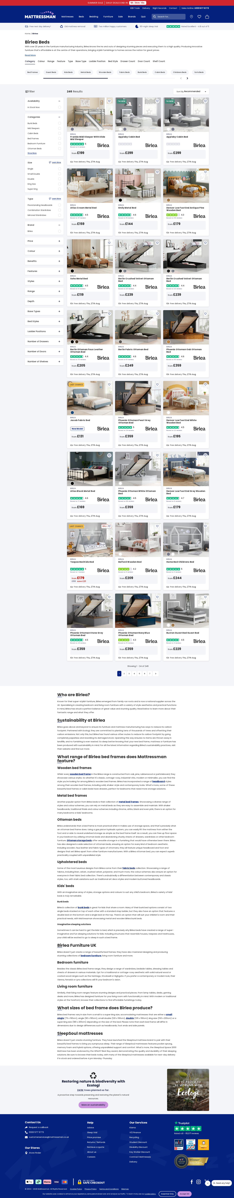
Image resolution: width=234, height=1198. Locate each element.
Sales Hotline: (195, 8)
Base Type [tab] (81, 61)
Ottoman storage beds (79, 840)
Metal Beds (86, 72)
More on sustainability (93, 1104)
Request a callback (38, 1127)
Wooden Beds (105, 72)
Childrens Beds (179, 72)
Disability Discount (138, 1147)
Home (27, 33)
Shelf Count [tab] (159, 61)
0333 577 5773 (36, 1132)
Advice (90, 1127)
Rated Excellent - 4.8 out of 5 (195, 26)
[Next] (156, 673)
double (130, 1018)
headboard (158, 781)
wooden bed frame (80, 774)
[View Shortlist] (199, 17)
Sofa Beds (199, 72)
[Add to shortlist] (109, 101)
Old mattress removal (74, 26)
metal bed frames (129, 801)
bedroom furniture (91, 955)
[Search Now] (154, 17)
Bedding (93, 16)
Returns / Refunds (96, 1142)
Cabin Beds (160, 72)
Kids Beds (68, 72)
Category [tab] (30, 61)
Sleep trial (92, 1132)
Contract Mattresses (140, 1156)
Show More (32, 153)
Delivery (146, 8)
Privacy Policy (91, 1189)
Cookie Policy (76, 1189)
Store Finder (35, 1152)
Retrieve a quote (95, 1147)
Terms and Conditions (109, 1189)
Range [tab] (51, 61)
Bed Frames (32, 72)
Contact (173, 8)
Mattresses (67, 16)
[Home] (40, 16)
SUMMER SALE (96, 2)
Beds (81, 16)
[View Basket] (207, 17)
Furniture (108, 16)
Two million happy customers (112, 26)
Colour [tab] (41, 61)
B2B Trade (135, 8)
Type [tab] (70, 61)
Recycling (134, 1137)
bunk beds (83, 907)
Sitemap (125, 1189)
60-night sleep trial (149, 26)
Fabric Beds (124, 72)
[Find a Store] (191, 17)
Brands (132, 16)
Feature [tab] (61, 61)
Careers (91, 1156)
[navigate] (187, 78)
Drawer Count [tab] (128, 61)
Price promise (94, 1137)
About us (91, 1152)
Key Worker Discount (139, 1152)
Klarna (132, 1127)
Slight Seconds (159, 8)
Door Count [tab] (144, 61)
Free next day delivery (40, 26)
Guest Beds (51, 72)
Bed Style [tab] (113, 61)
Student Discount (138, 1142)
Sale (120, 16)
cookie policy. (150, 1194)
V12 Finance (135, 1132)
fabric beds (128, 868)
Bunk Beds (142, 72)
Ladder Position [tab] (97, 61)
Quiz (143, 16)
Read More (30, 55)
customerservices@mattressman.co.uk (49, 1137)
